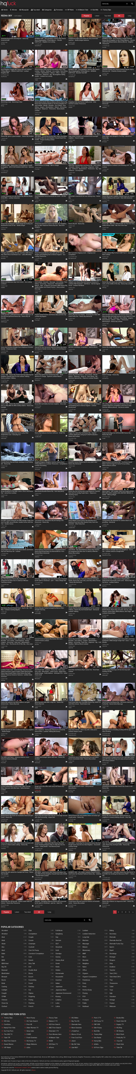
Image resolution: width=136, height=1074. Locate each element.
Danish (31, 960)
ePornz (51, 1047)
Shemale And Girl (115, 940)
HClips (104, 229)
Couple (31, 937)
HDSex (37, 260)
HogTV (104, 764)
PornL (2, 877)
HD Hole (7, 1021)
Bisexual (4, 970)
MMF (84, 954)
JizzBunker (4, 382)
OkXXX (70, 107)
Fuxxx (103, 438)
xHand (36, 201)
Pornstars (58, 10)
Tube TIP (7, 1038)
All (119, 16)
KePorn (3, 527)
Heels (58, 967)
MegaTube (38, 792)
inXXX (2, 411)
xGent (74, 1041)
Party (84, 983)
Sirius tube (30, 1031)
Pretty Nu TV (120, 1038)
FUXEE (29, 1034)
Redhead (86, 1006)
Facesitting (32, 980)
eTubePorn (75, 1031)
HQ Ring (119, 1028)
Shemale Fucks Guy (116, 944)
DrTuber (3, 140)
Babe (3, 954)
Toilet (111, 987)
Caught (4, 993)
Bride (3, 983)
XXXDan (104, 107)
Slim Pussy (98, 1028)
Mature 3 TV (53, 1021)
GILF (57, 944)
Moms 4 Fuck (76, 1034)
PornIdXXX (72, 44)
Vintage (112, 1000)
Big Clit (4, 967)
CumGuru (7, 1024)
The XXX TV (8, 1034)
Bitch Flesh (120, 1034)
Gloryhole (59, 947)
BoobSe (3, 258)
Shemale (113, 937)
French (31, 1006)
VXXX (2, 496)
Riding (112, 930)
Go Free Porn (8, 1031)
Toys (111, 990)
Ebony (31, 973)
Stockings (113, 954)
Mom (84, 957)
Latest (97, 16)
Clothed (4, 1006)
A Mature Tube (82, 10)
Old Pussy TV (98, 1021)
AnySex (37, 352)
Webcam (113, 1006)
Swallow (112, 967)
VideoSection (72, 735)
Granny (58, 957)
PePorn (71, 440)
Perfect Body (87, 990)
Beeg (2, 105)
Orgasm (85, 973)
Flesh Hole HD (121, 1021)
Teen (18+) (113, 973)
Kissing (58, 996)
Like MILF (75, 1047)
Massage (86, 944)
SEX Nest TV (53, 1044)
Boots (4, 980)
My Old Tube (76, 1044)
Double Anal (33, 970)
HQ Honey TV (31, 1041)
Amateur (5, 934)
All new (13, 10)
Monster (85, 960)
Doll (30, 967)
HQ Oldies (75, 1018)
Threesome (114, 983)
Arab (3, 940)
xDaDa (96, 1044)
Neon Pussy (31, 1018)
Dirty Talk (32, 963)
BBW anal (5, 963)
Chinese (4, 1000)
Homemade (60, 973)
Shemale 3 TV (54, 1031)
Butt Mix (94, 10)
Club (30, 930)
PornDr (104, 47)
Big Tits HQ (75, 1021)
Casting (4, 987)
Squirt (112, 950)
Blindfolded (5, 973)
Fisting (31, 1000)
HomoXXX (38, 613)
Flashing (31, 1003)
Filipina (31, 993)
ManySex (37, 380)
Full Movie (59, 930)
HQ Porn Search (54, 1024)
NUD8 (51, 1041)
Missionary (86, 950)
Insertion (59, 980)
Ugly (111, 993)
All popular (24, 10)
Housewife (59, 977)
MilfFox (3, 735)
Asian (4, 944)
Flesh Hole (120, 1044)
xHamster (105, 258)
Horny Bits (97, 1041)
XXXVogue (4, 322)
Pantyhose (86, 980)
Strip (111, 963)
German (58, 940)
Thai (111, 980)
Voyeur (112, 1003)
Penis (84, 987)
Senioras (3, 352)
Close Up (5, 1003)
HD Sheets (120, 1031)
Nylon (84, 967)
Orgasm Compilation (90, 977)
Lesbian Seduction (89, 934)
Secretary (113, 934)
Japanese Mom (61, 990)
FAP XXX (97, 1024)
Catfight (4, 990)
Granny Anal (60, 960)
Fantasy (31, 987)
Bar (3, 957)
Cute (30, 957)
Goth (57, 950)
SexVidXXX (4, 707)
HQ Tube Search (32, 1021)
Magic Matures (32, 1044)
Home (4, 10)
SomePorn (38, 45)
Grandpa (58, 954)
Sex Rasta (97, 1038)
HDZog (104, 287)
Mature (85, 947)
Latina (58, 1006)
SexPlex (71, 557)
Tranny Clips (105, 10)
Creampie (32, 944)
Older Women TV (32, 1028)
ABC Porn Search (55, 1028)
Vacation (113, 996)
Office (85, 970)
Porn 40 (29, 1024)
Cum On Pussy (34, 950)
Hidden (58, 970)
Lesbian (85, 930)
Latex (57, 1003)
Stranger (112, 957)
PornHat (104, 75)
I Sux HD (119, 1041)
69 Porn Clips (98, 1047)
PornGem (37, 407)
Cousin (31, 940)
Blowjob (4, 977)
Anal (3, 937)
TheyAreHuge (106, 411)
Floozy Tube (53, 1018)
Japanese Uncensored (63, 993)
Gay (57, 937)
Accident (5, 930)
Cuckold (31, 947)
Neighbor (86, 963)
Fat (30, 990)
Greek (58, 963)
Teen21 (104, 850)
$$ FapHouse (72, 258)
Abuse (33, 1070)
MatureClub (38, 143)
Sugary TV (120, 1024)
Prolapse (86, 1000)
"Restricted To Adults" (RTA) (22, 1067)
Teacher (112, 970)
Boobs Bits (120, 1018)
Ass (3, 947)
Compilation (33, 934)
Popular (86, 16)
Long (129, 16)
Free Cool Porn (77, 1038)
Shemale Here (76, 1024)
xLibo (28, 1047)
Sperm (112, 947)
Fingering (32, 996)
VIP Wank (69, 10)
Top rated (35, 10)
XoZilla (3, 44)
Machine (85, 940)
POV (84, 996)
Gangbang (59, 934)
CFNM (4, 996)
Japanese (59, 987)
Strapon (112, 960)
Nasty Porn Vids (9, 1028)
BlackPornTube (106, 555)
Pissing (85, 993)
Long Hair (86, 937)
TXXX (36, 80)
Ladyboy (58, 1000)
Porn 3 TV (97, 1018)
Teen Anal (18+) (115, 977)
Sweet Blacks (8, 1044)
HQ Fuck (8, 3)
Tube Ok (119, 1047)
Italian (58, 983)
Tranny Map (98, 1034)
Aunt (3, 950)
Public (85, 1003)
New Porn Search (10, 1041)
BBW (3, 960)
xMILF (2, 586)
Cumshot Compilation (36, 954)
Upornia (37, 114)
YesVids (104, 201)
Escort (31, 977)
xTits (103, 351)
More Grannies (77, 1028)
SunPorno (4, 76)
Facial (31, 983)
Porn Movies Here (55, 1034)
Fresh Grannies (32, 1038)
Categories (47, 10)
